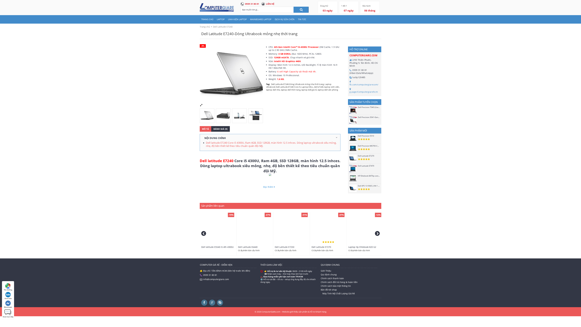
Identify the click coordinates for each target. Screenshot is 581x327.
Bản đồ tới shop (329, 289)
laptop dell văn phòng (328, 89)
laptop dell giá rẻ (309, 89)
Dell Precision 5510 (366, 136)
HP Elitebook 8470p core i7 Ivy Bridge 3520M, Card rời (369, 176)
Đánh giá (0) (220, 128)
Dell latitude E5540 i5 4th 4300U (364, 247)
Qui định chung (329, 274)
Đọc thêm (268, 186)
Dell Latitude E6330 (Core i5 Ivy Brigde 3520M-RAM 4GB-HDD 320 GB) (218, 248)
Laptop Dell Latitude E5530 (288, 247)
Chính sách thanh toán (332, 278)
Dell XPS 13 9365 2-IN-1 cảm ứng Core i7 (369, 186)
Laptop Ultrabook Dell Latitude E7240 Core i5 (299, 85)
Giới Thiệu (326, 270)
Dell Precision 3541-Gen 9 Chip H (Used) (369, 117)
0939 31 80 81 (252, 3)
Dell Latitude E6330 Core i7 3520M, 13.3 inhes (325, 248)
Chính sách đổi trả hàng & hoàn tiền (339, 282)
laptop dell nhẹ (273, 89)
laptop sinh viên (331, 87)
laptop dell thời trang (290, 89)
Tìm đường (8, 290)
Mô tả (205, 128)
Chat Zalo (8, 298)
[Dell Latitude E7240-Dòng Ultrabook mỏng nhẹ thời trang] (208, 115)
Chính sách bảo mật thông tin (336, 285)
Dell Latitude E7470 (366, 166)
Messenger (8, 307)
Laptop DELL (307, 87)
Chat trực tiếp (8, 317)
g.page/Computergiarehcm (364, 91)
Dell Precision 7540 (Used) (369, 107)
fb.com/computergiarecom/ (364, 84)
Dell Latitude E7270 (366, 156)
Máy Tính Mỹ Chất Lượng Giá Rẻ (338, 293)
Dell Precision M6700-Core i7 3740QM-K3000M (369, 146)
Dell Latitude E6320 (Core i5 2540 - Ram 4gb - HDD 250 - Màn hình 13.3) (254, 248)
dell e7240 (318, 87)
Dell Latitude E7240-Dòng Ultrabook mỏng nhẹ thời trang (297, 84)
